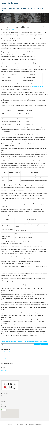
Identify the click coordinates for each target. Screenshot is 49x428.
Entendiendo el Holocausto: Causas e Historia (11, 351)
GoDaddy (40, 424)
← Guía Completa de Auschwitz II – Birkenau (11, 341)
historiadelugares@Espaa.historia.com (9, 398)
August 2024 (4, 370)
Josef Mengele (31, 8)
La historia (23, 8)
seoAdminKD (12, 29)
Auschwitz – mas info (14, 8)
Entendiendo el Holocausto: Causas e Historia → (36, 341)
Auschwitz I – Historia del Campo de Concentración (12, 354)
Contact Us (4, 10)
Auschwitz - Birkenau (10, 3)
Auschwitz (4, 8)
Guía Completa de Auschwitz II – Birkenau (10, 358)
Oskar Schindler (40, 8)
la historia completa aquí (38, 86)
